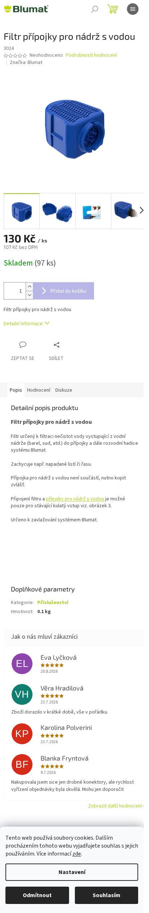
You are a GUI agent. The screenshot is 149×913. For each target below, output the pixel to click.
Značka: (26, 62)
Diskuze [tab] (63, 390)
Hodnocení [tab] (38, 390)
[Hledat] (95, 9)
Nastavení (72, 872)
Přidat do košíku (68, 291)
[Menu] (132, 9)
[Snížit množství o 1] (29, 295)
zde (76, 854)
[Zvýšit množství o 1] (29, 287)
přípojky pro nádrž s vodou (75, 499)
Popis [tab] (16, 390)
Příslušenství (52, 602)
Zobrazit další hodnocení (115, 806)
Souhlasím (106, 895)
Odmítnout (37, 895)
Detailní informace (23, 323)
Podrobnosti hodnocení (91, 55)
